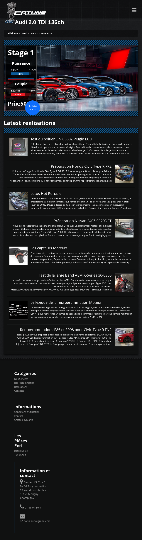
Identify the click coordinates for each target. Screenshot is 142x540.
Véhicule (12, 33)
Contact (18, 416)
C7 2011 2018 (45, 33)
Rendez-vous (32, 107)
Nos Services (21, 379)
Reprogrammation (24, 382)
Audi (24, 33)
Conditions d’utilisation (27, 411)
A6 (32, 33)
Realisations (20, 386)
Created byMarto (23, 419)
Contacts (19, 390)
